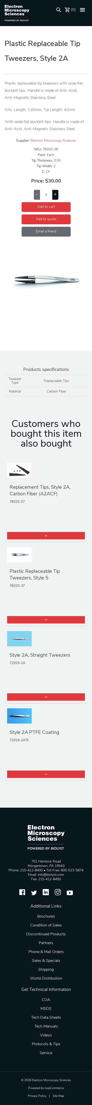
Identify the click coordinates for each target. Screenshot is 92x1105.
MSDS (46, 1009)
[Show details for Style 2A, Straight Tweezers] (46, 639)
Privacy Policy (37, 1096)
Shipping (46, 970)
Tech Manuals (46, 1027)
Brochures (46, 917)
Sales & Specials (46, 961)
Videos (46, 1035)
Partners (46, 943)
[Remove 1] (37, 195)
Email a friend (46, 231)
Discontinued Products (46, 934)
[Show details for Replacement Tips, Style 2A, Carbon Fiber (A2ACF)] (46, 471)
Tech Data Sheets (46, 1018)
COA (46, 1000)
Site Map (58, 1096)
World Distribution (46, 979)
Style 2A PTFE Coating (34, 732)
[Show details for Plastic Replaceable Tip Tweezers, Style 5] (46, 555)
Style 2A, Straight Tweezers (40, 655)
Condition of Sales (46, 925)
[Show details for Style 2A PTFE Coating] (46, 716)
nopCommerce (54, 1088)
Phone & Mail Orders (46, 952)
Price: (37, 181)
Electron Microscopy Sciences (53, 141)
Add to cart (46, 207)
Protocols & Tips (46, 1044)
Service (46, 1053)
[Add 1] (55, 195)
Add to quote (46, 219)
